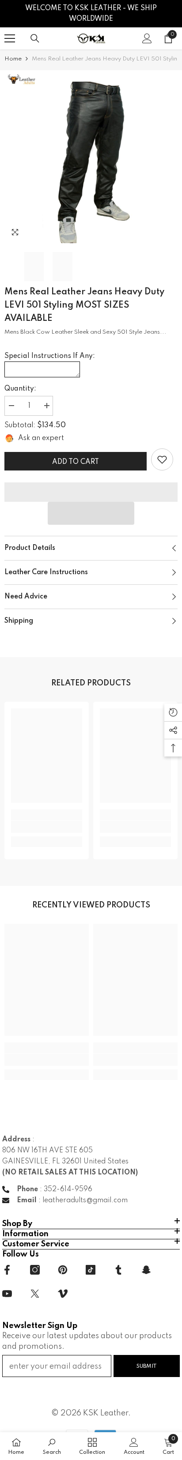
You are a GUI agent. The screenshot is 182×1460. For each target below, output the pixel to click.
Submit (146, 1366)
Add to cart (75, 462)
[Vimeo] (62, 1293)
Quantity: (20, 388)
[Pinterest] (62, 1269)
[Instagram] (35, 1269)
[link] (162, 459)
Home (13, 59)
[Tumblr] (118, 1269)
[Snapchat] (146, 1269)
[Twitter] (35, 1293)
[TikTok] (90, 1269)
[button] (91, 513)
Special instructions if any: (49, 356)
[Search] (35, 38)
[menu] (9, 38)
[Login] (147, 38)
